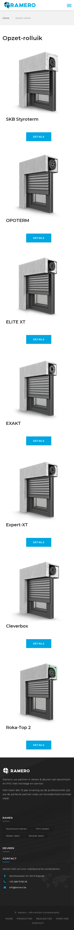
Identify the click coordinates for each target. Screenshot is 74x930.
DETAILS (38, 136)
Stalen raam (13, 836)
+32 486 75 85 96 (18, 881)
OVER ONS (62, 918)
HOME (9, 918)
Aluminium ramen (16, 829)
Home (6, 18)
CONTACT (38, 923)
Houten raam (36, 836)
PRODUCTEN (24, 918)
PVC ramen (42, 829)
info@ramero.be (17, 887)
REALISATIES (44, 918)
